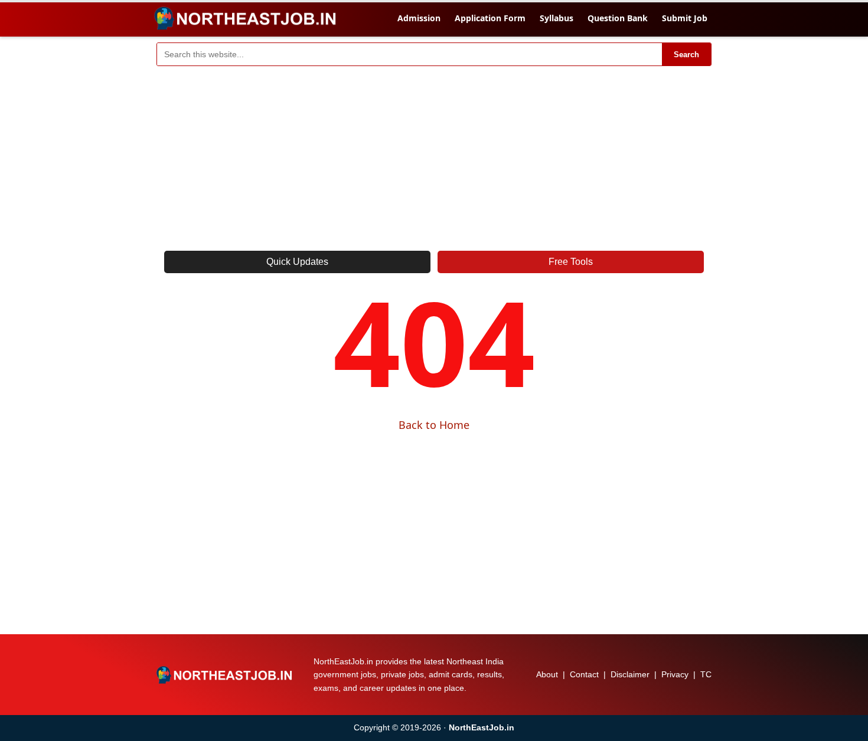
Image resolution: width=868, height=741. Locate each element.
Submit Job (684, 18)
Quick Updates (297, 262)
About (547, 674)
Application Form (490, 18)
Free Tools (571, 262)
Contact (584, 674)
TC (706, 674)
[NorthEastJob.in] (225, 674)
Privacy (674, 674)
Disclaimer (630, 674)
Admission (418, 18)
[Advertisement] (434, 154)
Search (686, 54)
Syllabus (556, 18)
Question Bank (618, 18)
